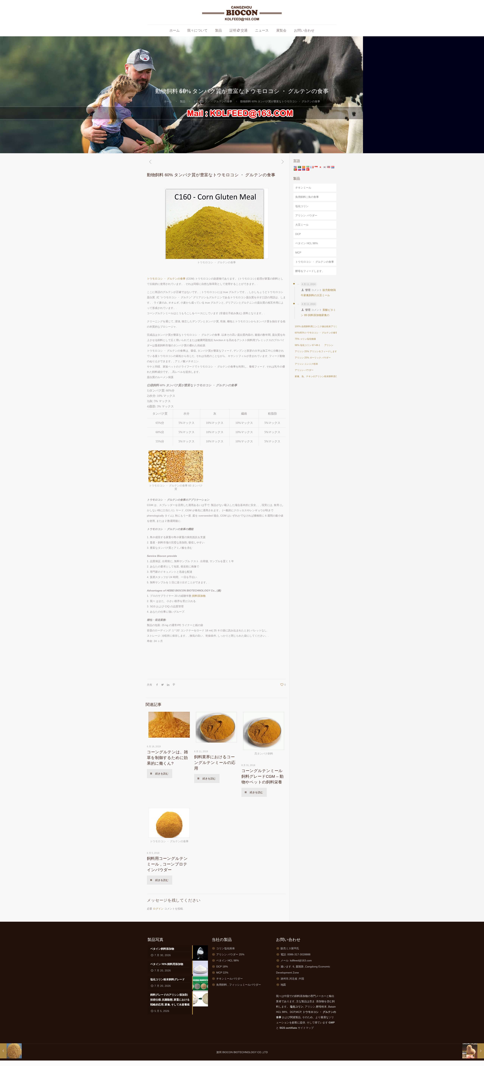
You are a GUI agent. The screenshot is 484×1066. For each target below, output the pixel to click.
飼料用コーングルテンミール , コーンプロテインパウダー (167, 864)
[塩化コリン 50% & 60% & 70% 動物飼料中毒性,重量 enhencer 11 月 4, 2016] (473, 1050)
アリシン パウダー (306, 215)
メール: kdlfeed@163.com (296, 960)
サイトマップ (306, 1027)
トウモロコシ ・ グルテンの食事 (213, 101)
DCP (298, 233)
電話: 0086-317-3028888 (295, 954)
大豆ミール (302, 224)
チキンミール (303, 187)
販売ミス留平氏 (290, 948)
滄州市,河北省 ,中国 (292, 978)
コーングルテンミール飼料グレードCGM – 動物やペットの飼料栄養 (262, 776)
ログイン (158, 908)
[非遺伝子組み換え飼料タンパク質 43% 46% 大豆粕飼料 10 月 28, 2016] (11, 1050)
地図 (283, 984)
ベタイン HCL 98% (306, 243)
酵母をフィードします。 (309, 271)
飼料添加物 (199, 595)
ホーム (168, 101)
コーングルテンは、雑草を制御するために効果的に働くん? (167, 757)
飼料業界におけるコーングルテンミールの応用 (214, 762)
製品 (182, 101)
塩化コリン (302, 206)
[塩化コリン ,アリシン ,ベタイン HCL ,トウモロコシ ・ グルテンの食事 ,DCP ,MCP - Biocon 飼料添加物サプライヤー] (242, 12)
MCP (298, 252)
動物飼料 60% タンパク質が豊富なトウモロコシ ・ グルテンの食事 (280, 101)
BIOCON (227, 1052)
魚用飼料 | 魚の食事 (307, 196)
